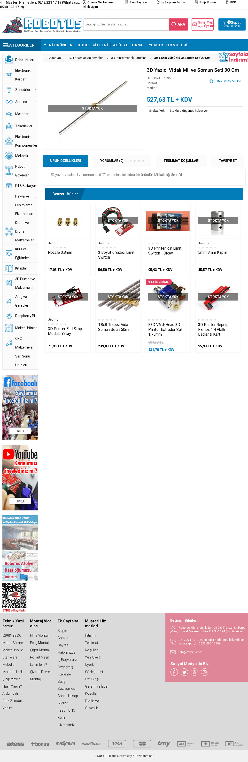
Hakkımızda (67, 652)
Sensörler (22, 90)
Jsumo (53, 243)
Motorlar (22, 114)
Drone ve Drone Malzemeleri (24, 231)
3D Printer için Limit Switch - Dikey (165, 250)
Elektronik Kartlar (23, 75)
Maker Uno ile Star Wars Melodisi (12, 657)
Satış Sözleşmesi (67, 685)
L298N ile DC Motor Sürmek (13, 639)
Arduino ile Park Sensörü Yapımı (12, 700)
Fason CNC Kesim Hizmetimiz (66, 717)
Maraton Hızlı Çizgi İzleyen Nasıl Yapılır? (12, 679)
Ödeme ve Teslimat (101, 2)
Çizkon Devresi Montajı (41, 675)
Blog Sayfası (138, 2)
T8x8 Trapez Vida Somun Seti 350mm (115, 327)
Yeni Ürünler (58, 45)
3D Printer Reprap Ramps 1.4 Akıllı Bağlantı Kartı (213, 329)
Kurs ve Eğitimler (22, 253)
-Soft (99, 756)
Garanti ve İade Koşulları (96, 690)
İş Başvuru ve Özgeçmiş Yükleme (68, 667)
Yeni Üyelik (93, 657)
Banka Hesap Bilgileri (68, 699)
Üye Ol (208, 26)
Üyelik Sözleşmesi (94, 668)
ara (181, 24)
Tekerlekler (23, 126)
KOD (233, 2)
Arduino (21, 102)
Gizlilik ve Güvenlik (92, 704)
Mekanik (21, 156)
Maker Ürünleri (26, 328)
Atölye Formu (128, 45)
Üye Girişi (92, 679)
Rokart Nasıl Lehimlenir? (39, 661)
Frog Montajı (39, 643)
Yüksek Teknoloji (168, 45)
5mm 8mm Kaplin (212, 252)
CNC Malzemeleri (24, 343)
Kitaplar (21, 268)
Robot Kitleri (93, 45)
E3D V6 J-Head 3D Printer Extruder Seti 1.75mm (165, 329)
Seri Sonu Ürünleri (22, 360)
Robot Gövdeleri (22, 171)
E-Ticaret (110, 756)
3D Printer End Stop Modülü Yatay (65, 331)
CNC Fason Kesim (62, 57)
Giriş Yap (205, 22)
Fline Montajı (39, 635)
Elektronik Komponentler (26, 141)
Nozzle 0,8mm (60, 252)
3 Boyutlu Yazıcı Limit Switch (116, 255)
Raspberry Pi (25, 316)
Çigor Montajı (40, 650)
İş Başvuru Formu (173, 2)
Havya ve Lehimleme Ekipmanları (24, 205)
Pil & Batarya (25, 186)
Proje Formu (208, 2)
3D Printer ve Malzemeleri (25, 283)
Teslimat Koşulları (92, 646)
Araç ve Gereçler (21, 301)
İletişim (92, 6)
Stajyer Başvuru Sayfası (64, 638)
